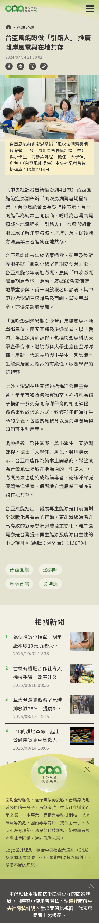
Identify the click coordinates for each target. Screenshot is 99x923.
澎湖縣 (50, 569)
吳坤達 (50, 583)
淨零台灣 (19, 583)
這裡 (73, 900)
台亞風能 (19, 569)
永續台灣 (25, 27)
